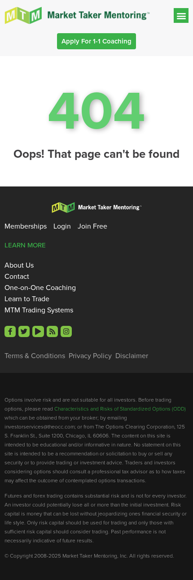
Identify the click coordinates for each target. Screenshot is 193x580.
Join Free (92, 226)
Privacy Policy (90, 355)
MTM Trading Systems (38, 310)
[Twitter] (24, 331)
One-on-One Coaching (40, 287)
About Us (19, 265)
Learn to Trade (26, 298)
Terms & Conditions (34, 355)
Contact (16, 276)
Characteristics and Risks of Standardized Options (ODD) (120, 408)
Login (62, 226)
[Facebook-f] (10, 331)
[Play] (38, 331)
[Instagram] (66, 331)
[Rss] (52, 331)
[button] (181, 15)
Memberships (25, 226)
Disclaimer (131, 355)
